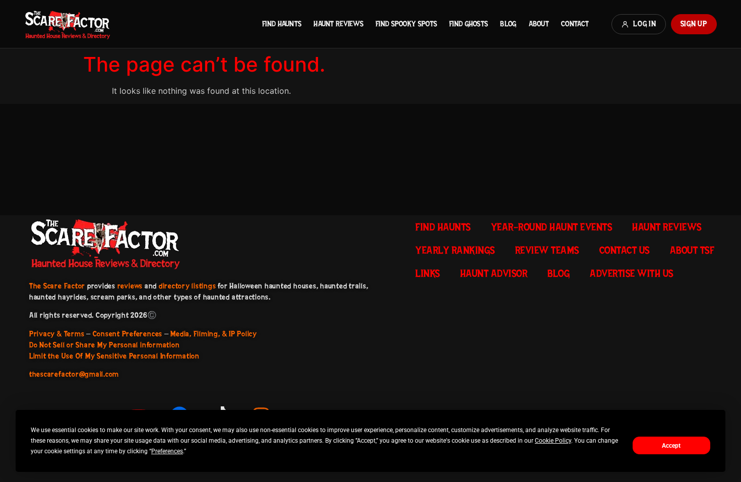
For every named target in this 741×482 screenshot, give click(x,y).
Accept (671, 445)
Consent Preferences (127, 333)
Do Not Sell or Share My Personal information (104, 344)
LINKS (427, 273)
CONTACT (575, 23)
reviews (130, 285)
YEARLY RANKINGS (455, 250)
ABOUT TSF (692, 250)
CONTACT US (624, 250)
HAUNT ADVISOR (494, 273)
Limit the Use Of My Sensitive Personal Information (114, 355)
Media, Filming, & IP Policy (213, 333)
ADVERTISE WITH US (631, 273)
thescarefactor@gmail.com (74, 374)
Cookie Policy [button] (553, 440)
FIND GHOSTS (468, 23)
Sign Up (694, 23)
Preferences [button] (167, 451)
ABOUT (539, 23)
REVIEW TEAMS (547, 250)
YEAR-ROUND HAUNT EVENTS (551, 227)
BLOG (508, 23)
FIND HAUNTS (281, 23)
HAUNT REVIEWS (338, 23)
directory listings (187, 285)
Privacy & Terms (56, 333)
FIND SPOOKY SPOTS (406, 23)
